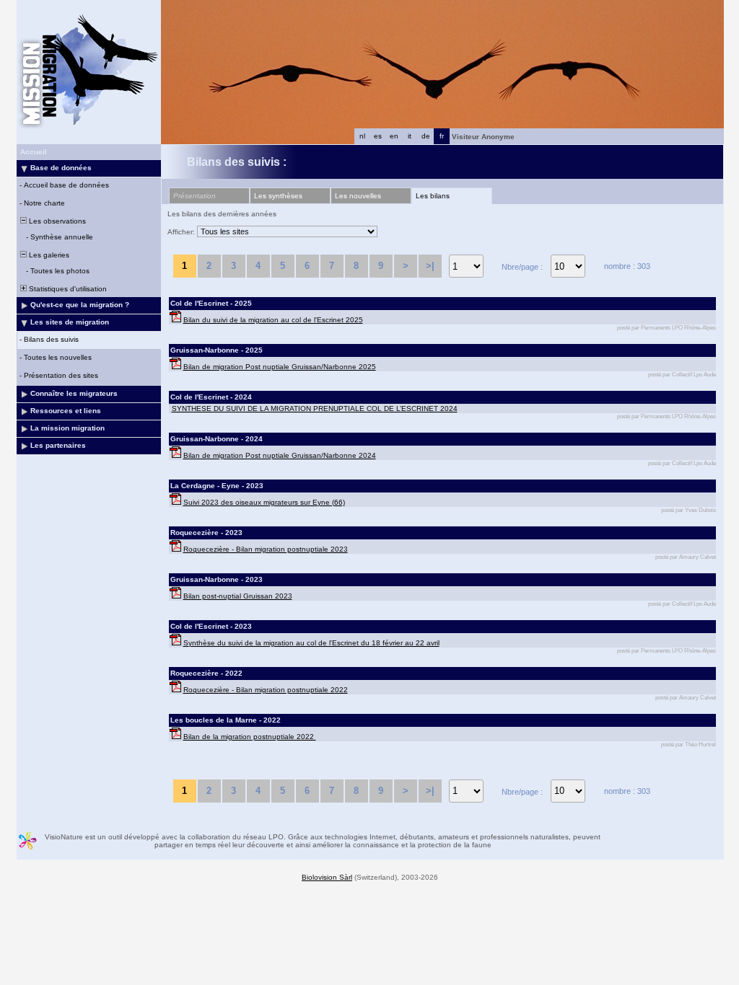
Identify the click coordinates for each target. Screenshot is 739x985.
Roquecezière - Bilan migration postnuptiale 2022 (265, 690)
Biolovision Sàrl (327, 877)
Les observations (56, 221)
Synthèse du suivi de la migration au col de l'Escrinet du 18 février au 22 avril (311, 643)
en (394, 136)
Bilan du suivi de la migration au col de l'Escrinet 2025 (273, 320)
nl (362, 136)
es (378, 136)
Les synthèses (278, 196)
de (425, 136)
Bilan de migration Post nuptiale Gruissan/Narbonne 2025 (279, 367)
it (409, 136)
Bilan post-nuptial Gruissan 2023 (237, 596)
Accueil (33, 152)
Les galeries (48, 255)
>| (430, 265)
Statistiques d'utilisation (67, 289)
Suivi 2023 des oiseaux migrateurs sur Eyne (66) (264, 502)
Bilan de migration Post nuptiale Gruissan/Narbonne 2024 (279, 455)
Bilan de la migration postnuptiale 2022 (249, 737)
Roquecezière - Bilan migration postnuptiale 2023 (265, 549)
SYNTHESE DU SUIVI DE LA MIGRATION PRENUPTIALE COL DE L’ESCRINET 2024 (315, 408)
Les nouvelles (358, 196)
